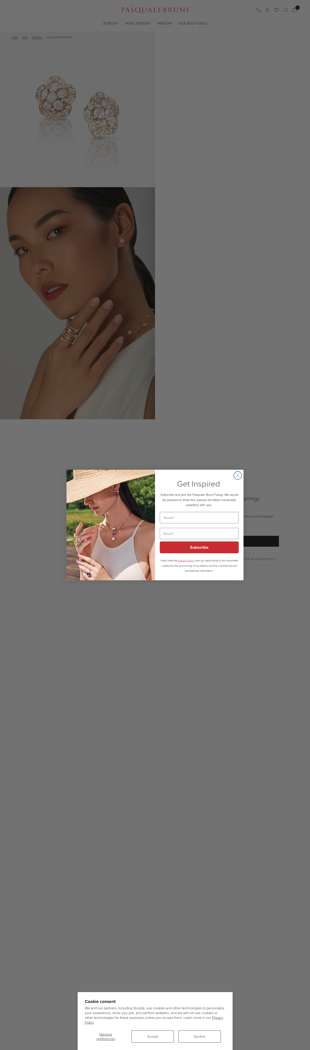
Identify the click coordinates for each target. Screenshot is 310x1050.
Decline (199, 1036)
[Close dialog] (238, 475)
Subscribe (199, 547)
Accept (152, 1036)
